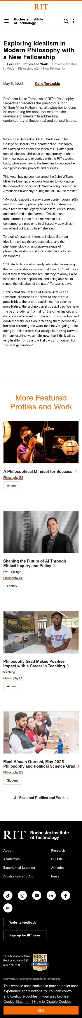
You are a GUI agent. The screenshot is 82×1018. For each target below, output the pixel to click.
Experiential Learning (19, 867)
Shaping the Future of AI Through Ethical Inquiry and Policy (34, 563)
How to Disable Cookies (53, 1001)
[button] (6, 21)
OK (41, 1010)
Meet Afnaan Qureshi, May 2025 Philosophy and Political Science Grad (39, 763)
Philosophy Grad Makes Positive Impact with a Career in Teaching (34, 663)
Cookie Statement (17, 1001)
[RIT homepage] (36, 835)
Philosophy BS (13, 477)
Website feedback (22, 922)
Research (58, 850)
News (55, 876)
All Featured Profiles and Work (39, 797)
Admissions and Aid (18, 876)
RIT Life (57, 859)
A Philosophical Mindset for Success (37, 471)
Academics (11, 859)
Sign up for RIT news (25, 935)
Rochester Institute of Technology (28, 21)
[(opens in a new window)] (7, 895)
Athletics (58, 867)
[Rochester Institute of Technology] (41, 6)
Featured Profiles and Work (27, 64)
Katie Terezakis (47, 83)
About (7, 850)
